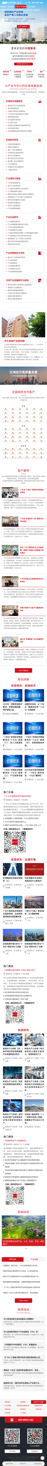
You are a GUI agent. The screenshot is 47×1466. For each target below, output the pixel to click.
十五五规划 (31, 6)
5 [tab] (28, 1248)
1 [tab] (19, 41)
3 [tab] (24, 41)
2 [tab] (22, 41)
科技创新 (7, 1413)
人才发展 (23, 1413)
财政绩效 (11, 6)
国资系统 (29, 10)
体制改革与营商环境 (7, 10)
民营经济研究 (20, 10)
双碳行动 (38, 1409)
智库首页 (3, 6)
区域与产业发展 (20, 6)
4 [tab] (27, 41)
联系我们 (36, 10)
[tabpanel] (23, 1230)
